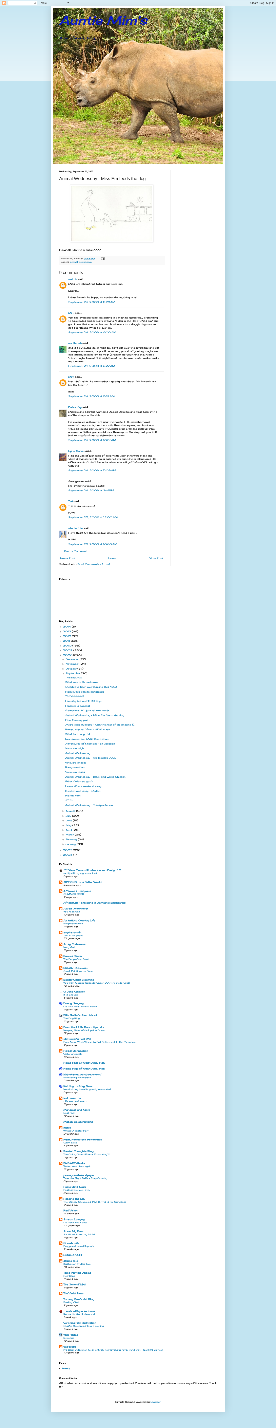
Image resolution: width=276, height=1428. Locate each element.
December (73, 659)
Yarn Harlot (70, 1334)
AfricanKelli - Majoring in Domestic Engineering (94, 902)
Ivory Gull (69, 947)
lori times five (72, 1098)
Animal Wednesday (77, 753)
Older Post (156, 558)
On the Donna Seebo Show (80, 1006)
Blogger (156, 1401)
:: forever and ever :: (74, 1101)
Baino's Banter (72, 956)
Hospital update (73, 923)
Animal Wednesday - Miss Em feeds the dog (94, 715)
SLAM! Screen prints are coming (83, 1326)
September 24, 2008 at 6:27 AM (91, 365)
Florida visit (73, 795)
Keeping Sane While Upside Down (83, 1030)
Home (112, 558)
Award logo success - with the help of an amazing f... (99, 724)
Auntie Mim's (103, 20)
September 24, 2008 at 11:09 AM (92, 470)
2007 (68, 850)
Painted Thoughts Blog (78, 1151)
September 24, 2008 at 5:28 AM (91, 302)
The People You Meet (76, 959)
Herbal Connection (75, 1050)
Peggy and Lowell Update (78, 1246)
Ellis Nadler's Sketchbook (80, 1015)
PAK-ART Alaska (74, 1163)
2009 (68, 650)
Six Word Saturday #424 (79, 1234)
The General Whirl (74, 1284)
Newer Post (67, 558)
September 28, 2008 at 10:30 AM (92, 544)
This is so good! (73, 935)
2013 (67, 631)
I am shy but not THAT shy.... (83, 700)
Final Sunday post (77, 719)
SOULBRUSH (72, 1254)
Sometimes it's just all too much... (87, 710)
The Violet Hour (73, 1293)
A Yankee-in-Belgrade (77, 890)
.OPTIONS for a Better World (82, 882)
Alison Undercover (75, 908)
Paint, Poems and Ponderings (82, 1139)
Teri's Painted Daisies (77, 1272)
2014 (67, 626)
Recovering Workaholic (77, 1077)
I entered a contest (77, 705)
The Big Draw (73, 677)
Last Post (69, 1113)
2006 (68, 854)
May (69, 825)
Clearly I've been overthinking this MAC (91, 686)
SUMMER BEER (73, 894)
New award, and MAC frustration (87, 738)
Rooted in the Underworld (79, 1314)
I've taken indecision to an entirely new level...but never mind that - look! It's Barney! (113, 1349)
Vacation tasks (75, 771)
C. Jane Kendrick (74, 991)
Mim (71, 312)
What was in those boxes (81, 682)
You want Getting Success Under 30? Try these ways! (96, 982)
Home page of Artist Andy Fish (84, 1062)
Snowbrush (71, 1242)
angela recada (72, 932)
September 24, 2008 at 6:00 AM (92, 332)
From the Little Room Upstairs (83, 1027)
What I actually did (77, 734)
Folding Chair (71, 1302)
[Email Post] (102, 258)
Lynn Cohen (76, 450)
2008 (68, 655)
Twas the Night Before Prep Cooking (85, 1178)
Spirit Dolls (70, 1142)
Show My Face (73, 1231)
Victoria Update (72, 1054)
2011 (67, 640)
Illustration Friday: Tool (77, 1263)
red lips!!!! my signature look (80, 873)
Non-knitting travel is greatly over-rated (87, 1089)
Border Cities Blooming (78, 979)
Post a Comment (75, 551)
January (71, 844)
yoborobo (70, 1346)
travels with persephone (79, 1311)
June (69, 820)
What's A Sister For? (76, 1130)
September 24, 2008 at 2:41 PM (91, 490)
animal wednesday (81, 261)
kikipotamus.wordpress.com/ (82, 1074)
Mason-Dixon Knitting (78, 1121)
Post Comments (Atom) (94, 564)
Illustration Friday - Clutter (83, 790)
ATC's (69, 800)
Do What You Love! (75, 1222)
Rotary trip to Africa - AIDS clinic (87, 729)
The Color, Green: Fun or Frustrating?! (86, 1154)
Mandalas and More (76, 1109)
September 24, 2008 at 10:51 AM (92, 440)
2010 (67, 645)
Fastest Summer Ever (76, 1190)
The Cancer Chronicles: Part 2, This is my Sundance (94, 1201)
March (70, 834)
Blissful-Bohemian (75, 967)
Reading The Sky (74, 1198)
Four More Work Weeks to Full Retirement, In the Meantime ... (100, 1042)
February (72, 839)
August (71, 810)
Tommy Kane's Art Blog (78, 1299)
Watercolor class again (77, 1166)
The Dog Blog (71, 1018)
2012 (67, 636)
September (73, 673)
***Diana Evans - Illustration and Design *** (92, 870)
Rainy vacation (74, 767)
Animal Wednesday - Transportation (89, 805)
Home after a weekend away (83, 786)
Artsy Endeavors (74, 944)
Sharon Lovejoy (74, 1219)
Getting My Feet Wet (77, 1038)
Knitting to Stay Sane (77, 1086)
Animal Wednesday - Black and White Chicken (95, 776)
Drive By (68, 1337)
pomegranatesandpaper (79, 1175)
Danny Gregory (73, 1003)
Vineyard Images (75, 762)
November (73, 663)
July (69, 815)
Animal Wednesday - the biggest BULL (90, 757)
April (69, 829)
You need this (71, 911)
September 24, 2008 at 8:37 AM (91, 396)
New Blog (69, 1275)
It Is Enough (70, 994)
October (71, 668)
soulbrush (75, 343)
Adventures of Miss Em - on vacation (90, 743)
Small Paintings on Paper (78, 971)
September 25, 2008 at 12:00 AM (93, 517)
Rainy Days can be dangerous (84, 691)
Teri (70, 501)
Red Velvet (70, 1210)
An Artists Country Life (79, 920)
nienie (67, 1127)
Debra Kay (75, 407)
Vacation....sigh (74, 748)
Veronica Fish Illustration (79, 1322)
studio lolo (75, 528)
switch (72, 279)
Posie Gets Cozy (74, 1186)
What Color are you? (79, 781)
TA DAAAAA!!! (74, 696)
